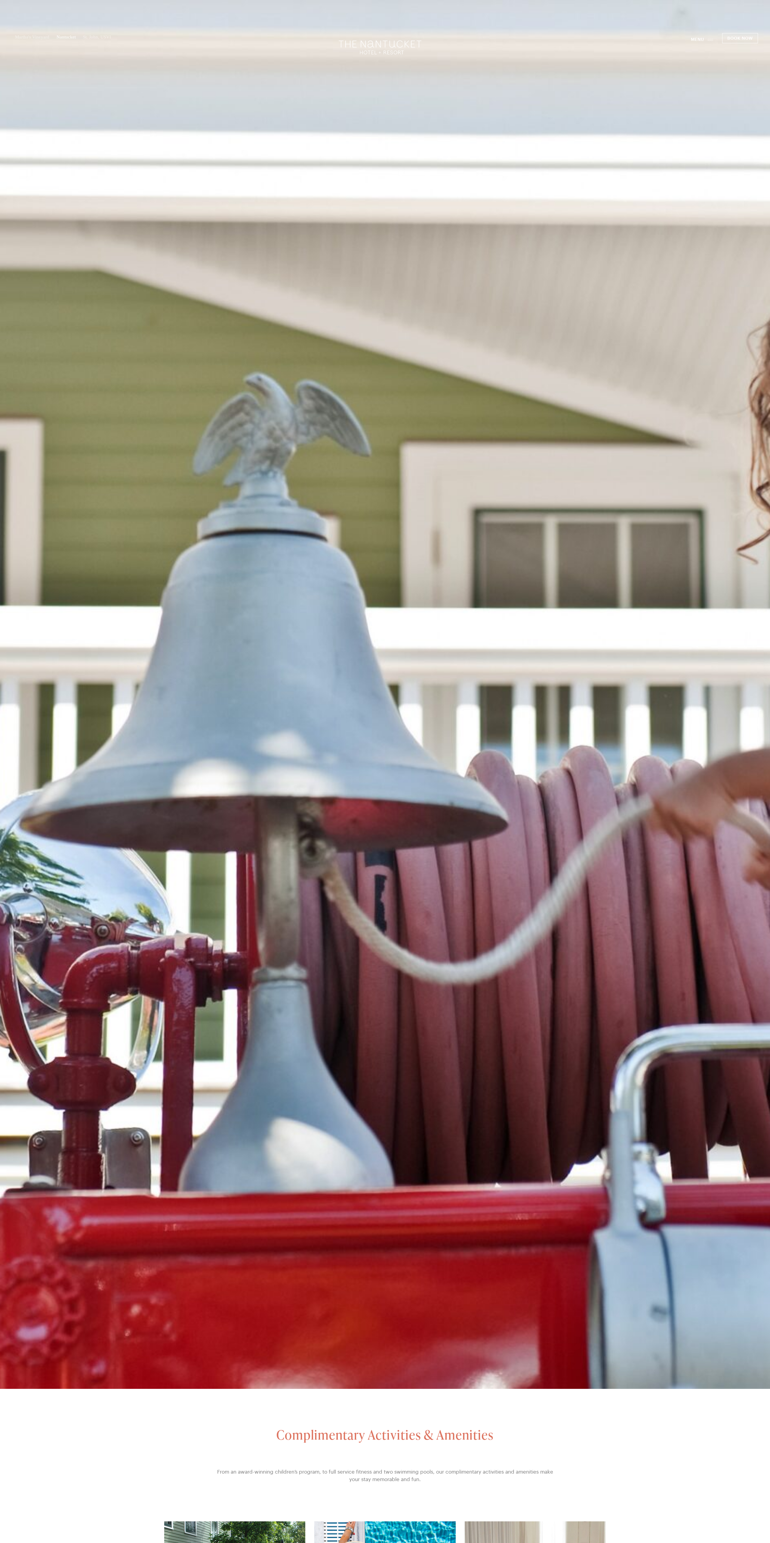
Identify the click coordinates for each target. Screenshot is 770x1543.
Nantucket (66, 37)
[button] (702, 39)
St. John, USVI (97, 37)
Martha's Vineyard (32, 37)
